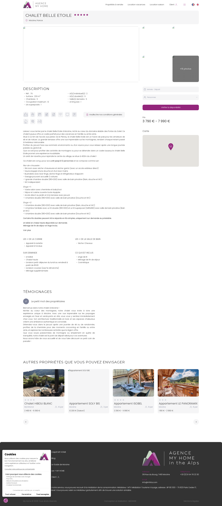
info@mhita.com (149, 482)
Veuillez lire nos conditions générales (105, 114)
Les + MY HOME (58, 470)
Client (54, 477)
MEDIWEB (132, 501)
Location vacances (136, 4)
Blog (53, 458)
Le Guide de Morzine (60, 464)
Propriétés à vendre (114, 4)
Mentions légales (191, 501)
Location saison (157, 4)
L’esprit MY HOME (58, 452)
